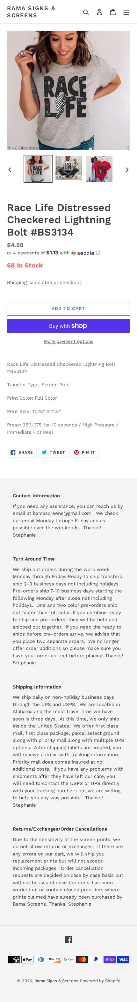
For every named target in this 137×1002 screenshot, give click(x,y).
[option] (38, 169)
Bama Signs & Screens (31, 12)
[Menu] (126, 12)
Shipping (17, 282)
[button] (53, 253)
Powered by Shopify (100, 980)
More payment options (68, 341)
